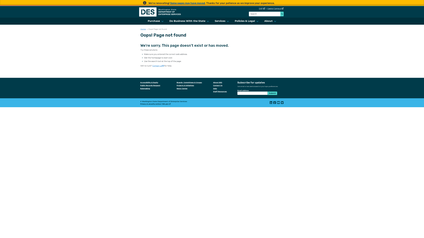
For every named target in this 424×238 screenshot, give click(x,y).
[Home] (160, 9)
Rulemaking (145, 88)
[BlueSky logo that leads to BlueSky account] (282, 103)
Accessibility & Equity (149, 82)
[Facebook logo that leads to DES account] (274, 103)
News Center (182, 88)
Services (220, 21)
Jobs (215, 88)
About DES (217, 82)
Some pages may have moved (187, 3)
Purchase (154, 21)
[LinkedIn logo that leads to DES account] (271, 103)
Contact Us (217, 85)
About (268, 21)
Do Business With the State (187, 21)
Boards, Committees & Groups (189, 82)
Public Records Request (150, 85)
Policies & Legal (245, 21)
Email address (243, 90)
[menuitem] (155, 21)
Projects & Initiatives (185, 85)
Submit (272, 93)
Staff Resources (220, 91)
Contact (157, 66)
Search (283, 14)
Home (143, 29)
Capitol (274, 8)
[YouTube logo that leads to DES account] (278, 103)
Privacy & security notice (150, 104)
